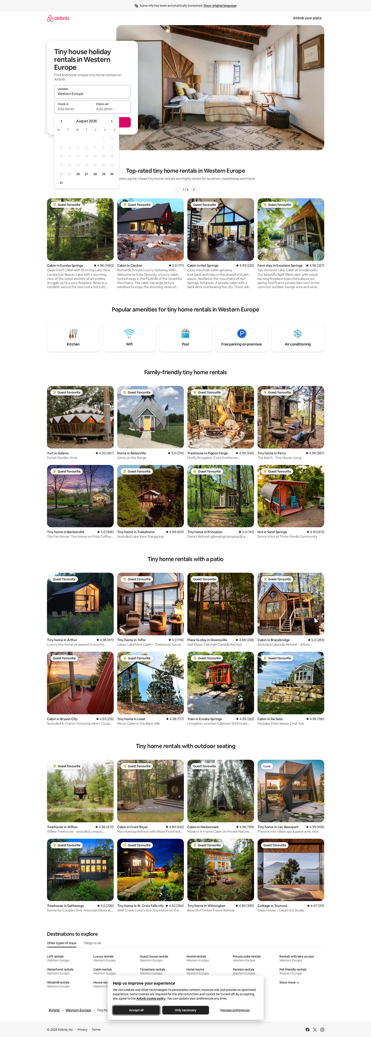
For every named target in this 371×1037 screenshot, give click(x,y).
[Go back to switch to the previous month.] (61, 121)
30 (112, 174)
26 (78, 174)
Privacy (82, 1030)
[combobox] (92, 93)
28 (95, 174)
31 (61, 183)
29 (103, 174)
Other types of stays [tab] (61, 943)
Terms (96, 1030)
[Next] (193, 189)
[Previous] (177, 189)
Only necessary (185, 1010)
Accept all (136, 1010)
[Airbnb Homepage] (58, 18)
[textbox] (73, 108)
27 (86, 174)
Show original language (220, 6)
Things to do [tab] (92, 943)
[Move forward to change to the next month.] (111, 121)
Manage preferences (235, 1010)
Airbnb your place (307, 18)
